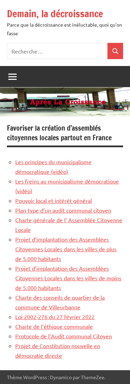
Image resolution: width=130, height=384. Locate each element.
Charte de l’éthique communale (54, 326)
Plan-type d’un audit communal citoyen (63, 210)
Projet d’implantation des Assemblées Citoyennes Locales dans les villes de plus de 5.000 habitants (65, 249)
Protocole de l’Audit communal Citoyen (63, 336)
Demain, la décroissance (55, 13)
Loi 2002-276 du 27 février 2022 (55, 316)
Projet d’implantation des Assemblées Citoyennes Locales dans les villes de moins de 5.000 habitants (68, 278)
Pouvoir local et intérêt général (53, 200)
